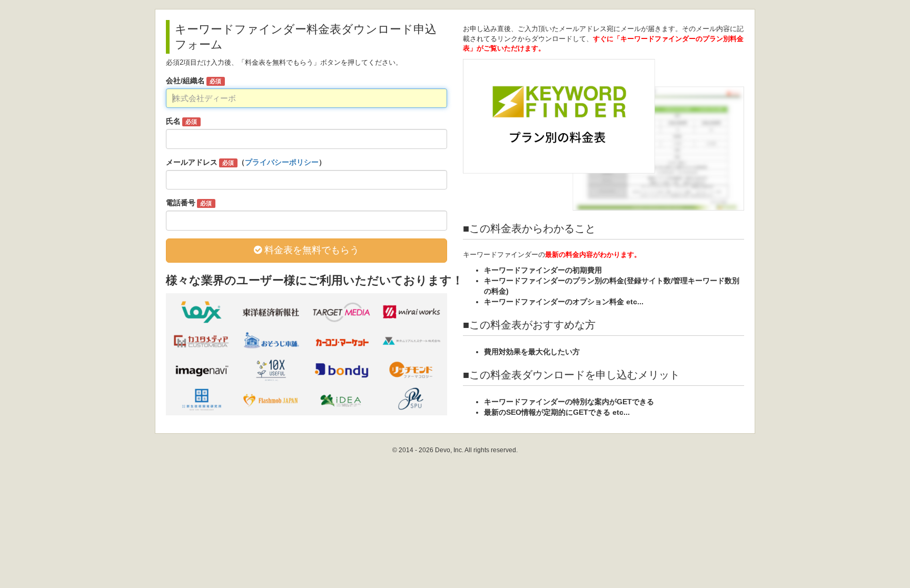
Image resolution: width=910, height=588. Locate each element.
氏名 (181, 121)
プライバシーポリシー (282, 162)
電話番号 (189, 202)
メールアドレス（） (246, 162)
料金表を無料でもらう (310, 250)
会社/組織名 (193, 80)
